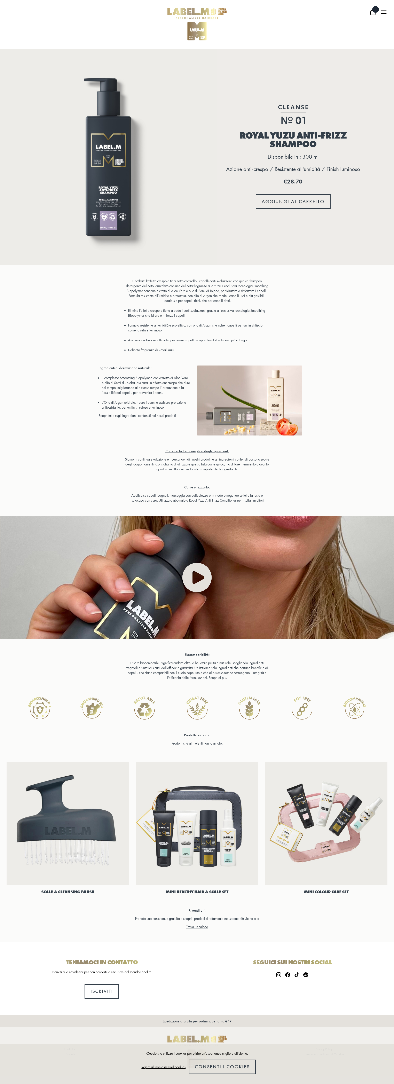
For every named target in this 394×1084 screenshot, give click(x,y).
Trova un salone (197, 927)
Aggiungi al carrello (293, 201)
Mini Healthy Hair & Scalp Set (197, 892)
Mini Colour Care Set (326, 892)
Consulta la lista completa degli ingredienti (197, 451)
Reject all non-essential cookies (163, 1067)
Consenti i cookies (222, 1067)
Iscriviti (101, 991)
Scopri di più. (217, 677)
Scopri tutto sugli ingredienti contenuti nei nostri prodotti (137, 415)
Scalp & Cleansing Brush (67, 892)
